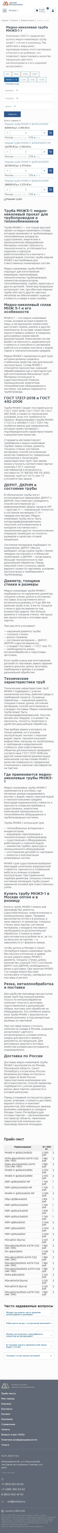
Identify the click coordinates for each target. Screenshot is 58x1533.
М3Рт (35, 74)
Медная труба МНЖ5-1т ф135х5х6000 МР (28, 143)
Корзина (6, 1404)
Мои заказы (8, 1399)
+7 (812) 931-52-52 (12, 1484)
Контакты (6, 1409)
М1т (8, 74)
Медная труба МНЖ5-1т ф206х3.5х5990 (27, 181)
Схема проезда (7, 1472)
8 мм (32, 79)
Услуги (5, 1445)
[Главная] (13, 3)
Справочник (8, 1424)
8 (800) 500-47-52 (12, 1495)
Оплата (5, 1430)
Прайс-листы (8, 1394)
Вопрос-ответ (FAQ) (13, 1435)
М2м (16, 74)
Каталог (6, 1414)
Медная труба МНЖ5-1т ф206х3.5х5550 (27, 162)
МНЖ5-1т (10, 79)
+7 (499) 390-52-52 (13, 1489)
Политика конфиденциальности (19, 1440)
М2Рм (25, 74)
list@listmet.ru (16, 1502)
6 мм (23, 79)
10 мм (41, 79)
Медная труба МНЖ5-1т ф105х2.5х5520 (26, 124)
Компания (7, 1419)
